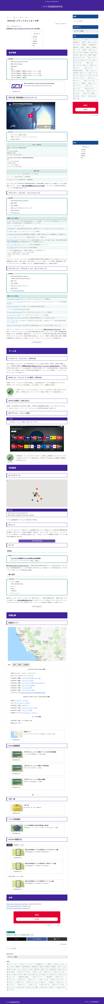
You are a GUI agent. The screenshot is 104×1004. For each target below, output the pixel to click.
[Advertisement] (85, 128)
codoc (58, 924)
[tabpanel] (36, 770)
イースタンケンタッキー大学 (13, 299)
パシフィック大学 (27, 710)
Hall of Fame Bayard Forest (13, 906)
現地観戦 (35, 41)
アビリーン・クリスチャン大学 (14, 325)
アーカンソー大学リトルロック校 (14, 312)
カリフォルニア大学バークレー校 (31, 678)
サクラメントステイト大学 (29, 708)
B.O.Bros (49, 924)
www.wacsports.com (18, 290)
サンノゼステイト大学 (12, 247)
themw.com (16, 213)
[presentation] (9, 665)
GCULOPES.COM (37, 541)
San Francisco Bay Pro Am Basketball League (32, 692)
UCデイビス (25, 705)
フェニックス (18, 935)
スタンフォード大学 (27, 680)
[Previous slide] (4, 772)
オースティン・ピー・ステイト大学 (15, 301)
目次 (35, 33)
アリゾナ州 (31, 935)
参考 (34, 45)
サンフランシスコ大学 (28, 685)
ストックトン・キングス (23, 703)
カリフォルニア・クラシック (30, 712)
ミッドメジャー (11, 932)
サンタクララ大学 (27, 688)
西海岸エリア (11, 935)
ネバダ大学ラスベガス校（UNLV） (14, 234)
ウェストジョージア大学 (12, 306)
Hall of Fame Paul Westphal (14, 908)
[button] (35, 495)
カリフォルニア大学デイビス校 (14, 244)
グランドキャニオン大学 (12, 240)
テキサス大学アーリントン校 (13, 317)
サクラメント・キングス (21, 700)
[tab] (9, 665)
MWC (25, 935)
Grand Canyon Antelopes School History (17, 904)
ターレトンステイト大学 (12, 320)
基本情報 (35, 36)
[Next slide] (69, 772)
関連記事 (35, 43)
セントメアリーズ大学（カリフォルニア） (33, 683)
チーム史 (35, 39)
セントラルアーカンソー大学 (13, 315)
